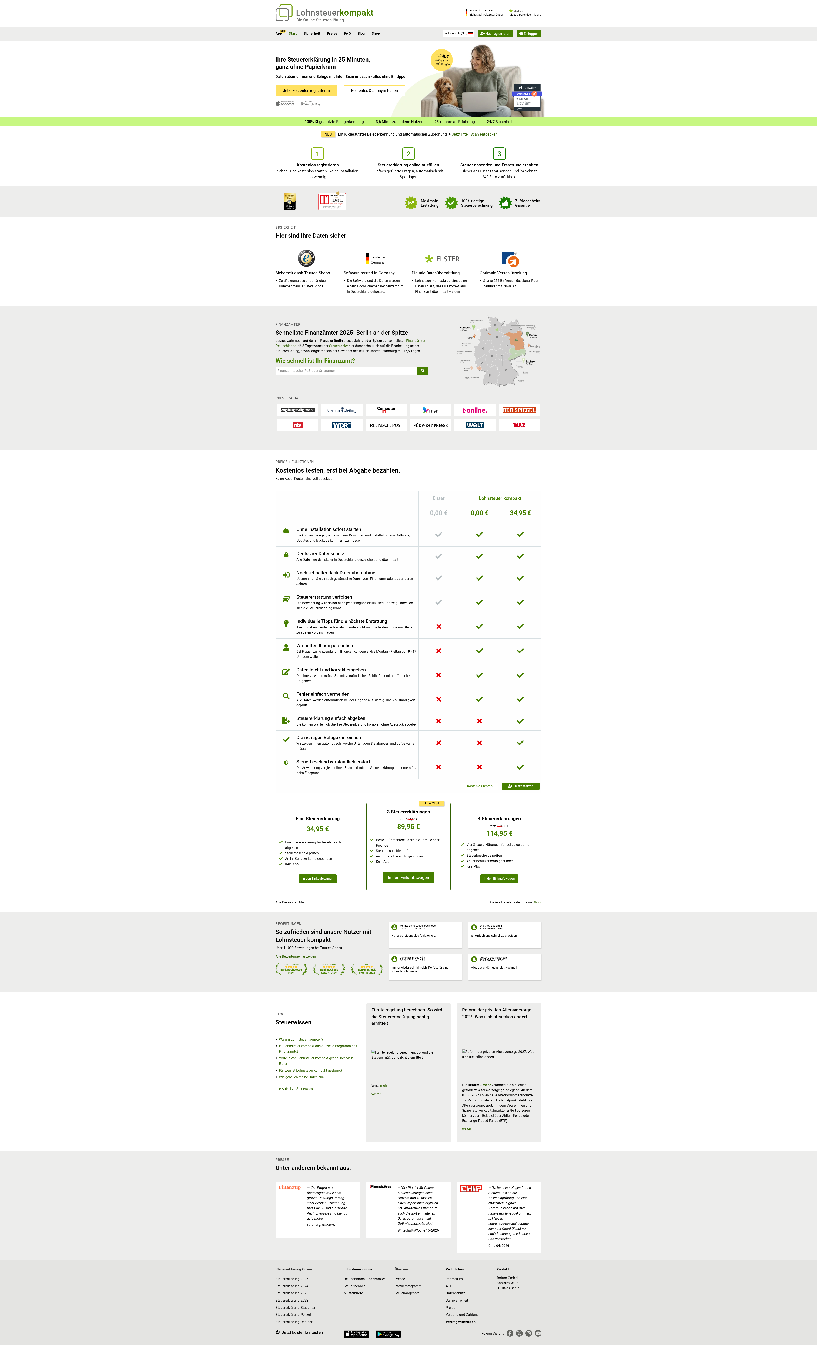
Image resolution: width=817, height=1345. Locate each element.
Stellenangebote (407, 1293)
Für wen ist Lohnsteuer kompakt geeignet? (310, 1070)
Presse (400, 1279)
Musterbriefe (353, 1293)
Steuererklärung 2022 (292, 1300)
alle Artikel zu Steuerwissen (296, 1089)
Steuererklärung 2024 (292, 1286)
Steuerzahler (338, 346)
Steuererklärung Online (294, 1269)
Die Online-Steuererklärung (320, 19)
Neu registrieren (497, 34)
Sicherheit (312, 34)
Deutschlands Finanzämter (364, 1279)
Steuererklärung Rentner (294, 1322)
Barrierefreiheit (457, 1300)
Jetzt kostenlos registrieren (306, 90)
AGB (449, 1286)
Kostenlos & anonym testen (374, 90)
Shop (376, 34)
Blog (361, 34)
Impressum (454, 1279)
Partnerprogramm (408, 1286)
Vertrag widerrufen (461, 1322)
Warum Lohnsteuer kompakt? (301, 1039)
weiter (375, 1094)
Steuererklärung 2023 (292, 1293)
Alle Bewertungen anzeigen (296, 956)
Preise (332, 34)
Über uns (402, 1269)
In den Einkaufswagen (317, 878)
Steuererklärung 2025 (292, 1279)
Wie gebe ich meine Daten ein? (302, 1077)
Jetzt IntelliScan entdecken (475, 134)
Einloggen (531, 34)
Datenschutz (455, 1293)
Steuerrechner (354, 1286)
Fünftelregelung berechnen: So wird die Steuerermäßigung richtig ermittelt (406, 1016)
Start (293, 34)
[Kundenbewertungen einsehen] (290, 201)
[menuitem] (458, 33)
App (279, 34)
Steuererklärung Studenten (296, 1308)
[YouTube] (538, 1333)
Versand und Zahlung (462, 1315)
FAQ (347, 34)
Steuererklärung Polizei (293, 1315)
